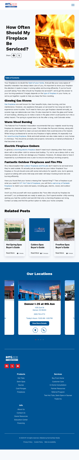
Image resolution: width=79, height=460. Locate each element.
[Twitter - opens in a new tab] (12, 366)
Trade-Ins (58, 399)
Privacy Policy (27, 442)
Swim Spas (21, 382)
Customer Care (58, 382)
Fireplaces (21, 392)
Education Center (21, 420)
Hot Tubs (21, 378)
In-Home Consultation (58, 385)
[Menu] (72, 5)
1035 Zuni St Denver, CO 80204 (39, 309)
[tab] (36, 339)
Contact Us (21, 413)
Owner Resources (21, 416)
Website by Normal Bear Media (50, 438)
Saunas (21, 385)
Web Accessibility (50, 442)
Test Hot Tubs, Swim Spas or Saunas (58, 395)
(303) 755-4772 (39, 314)
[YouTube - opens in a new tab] (18, 366)
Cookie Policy (38, 442)
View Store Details (39, 323)
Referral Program (58, 392)
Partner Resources (58, 388)
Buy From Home (58, 378)
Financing (21, 423)
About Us (21, 409)
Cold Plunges (21, 388)
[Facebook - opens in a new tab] (7, 366)
